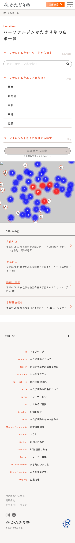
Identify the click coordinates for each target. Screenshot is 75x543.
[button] (41, 217)
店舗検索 (54, 4)
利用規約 (10, 500)
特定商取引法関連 (15, 496)
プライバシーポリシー (17, 505)
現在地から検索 (37, 151)
